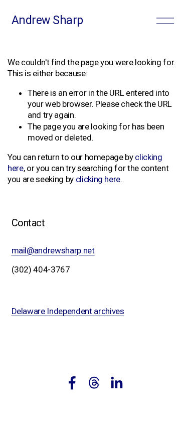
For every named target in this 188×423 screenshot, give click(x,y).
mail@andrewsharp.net (53, 250)
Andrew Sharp (47, 20)
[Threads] (94, 383)
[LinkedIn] (116, 383)
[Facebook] (72, 383)
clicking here (98, 179)
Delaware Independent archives (68, 311)
